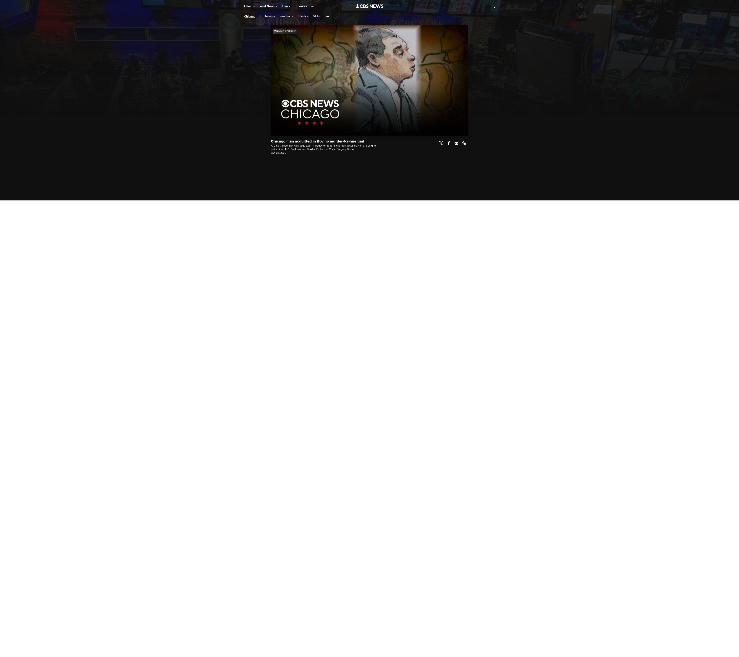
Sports (302, 16)
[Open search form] (493, 6)
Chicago (249, 16)
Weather (286, 16)
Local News (267, 6)
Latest (248, 6)
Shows (301, 6)
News (269, 16)
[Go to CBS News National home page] (369, 6)
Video (317, 16)
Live (285, 6)
